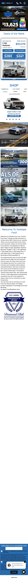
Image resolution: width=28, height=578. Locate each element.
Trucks (5, 91)
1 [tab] (6, 119)
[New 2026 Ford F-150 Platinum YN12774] (14, 69)
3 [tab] (12, 119)
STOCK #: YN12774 (7, 47)
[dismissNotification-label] (25, 562)
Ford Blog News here (13, 289)
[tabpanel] (14, 106)
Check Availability (19, 50)
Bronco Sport (11, 283)
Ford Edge (19, 283)
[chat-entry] (24, 572)
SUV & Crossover (14, 94)
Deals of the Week (14, 34)
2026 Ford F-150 (14, 112)
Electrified (16, 89)
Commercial (5, 89)
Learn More (8, 50)
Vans (25, 89)
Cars (24, 91)
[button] (14, 18)
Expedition (9, 285)
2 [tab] (9, 119)
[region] (14, 18)
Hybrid (15, 91)
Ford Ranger (17, 285)
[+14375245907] (17, 3)
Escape (3, 285)
